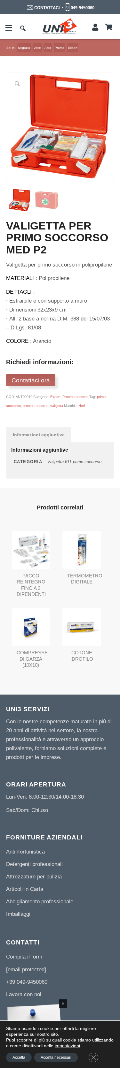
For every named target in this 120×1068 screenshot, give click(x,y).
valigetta (56, 406)
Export (55, 397)
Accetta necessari (56, 1057)
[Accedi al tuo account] (95, 27)
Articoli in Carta (24, 889)
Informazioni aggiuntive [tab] (39, 434)
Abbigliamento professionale (39, 902)
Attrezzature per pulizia (34, 877)
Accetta (18, 1057)
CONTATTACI (47, 7)
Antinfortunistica (25, 852)
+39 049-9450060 (26, 982)
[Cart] (109, 27)
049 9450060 (82, 7)
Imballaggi (18, 914)
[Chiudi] (63, 1003)
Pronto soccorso (75, 397)
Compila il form (24, 957)
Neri (81, 406)
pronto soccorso (35, 406)
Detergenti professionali (34, 864)
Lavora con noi (23, 994)
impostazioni (67, 1045)
